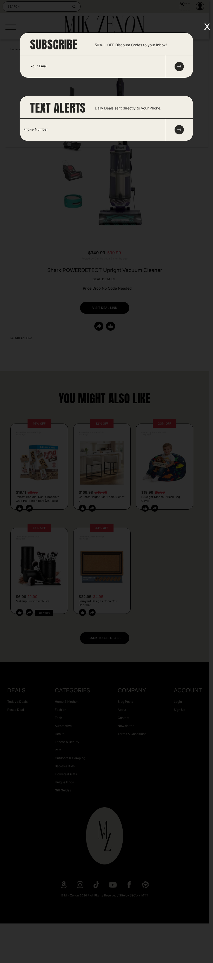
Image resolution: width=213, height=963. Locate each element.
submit (179, 66)
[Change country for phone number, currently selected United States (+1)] (26, 129)
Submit (179, 129)
